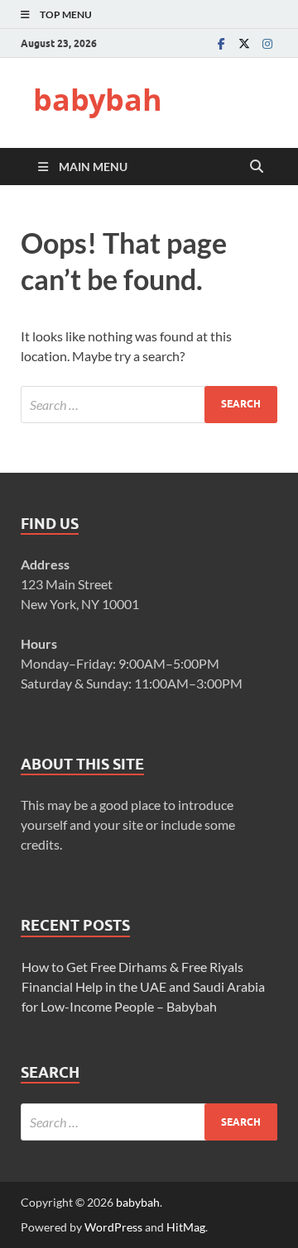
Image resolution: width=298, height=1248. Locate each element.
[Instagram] (267, 43)
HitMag (185, 1227)
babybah (97, 99)
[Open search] (256, 167)
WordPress (113, 1227)
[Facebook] (221, 43)
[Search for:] (149, 404)
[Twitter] (244, 43)
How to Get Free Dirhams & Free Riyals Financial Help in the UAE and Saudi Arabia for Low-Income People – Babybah (143, 986)
